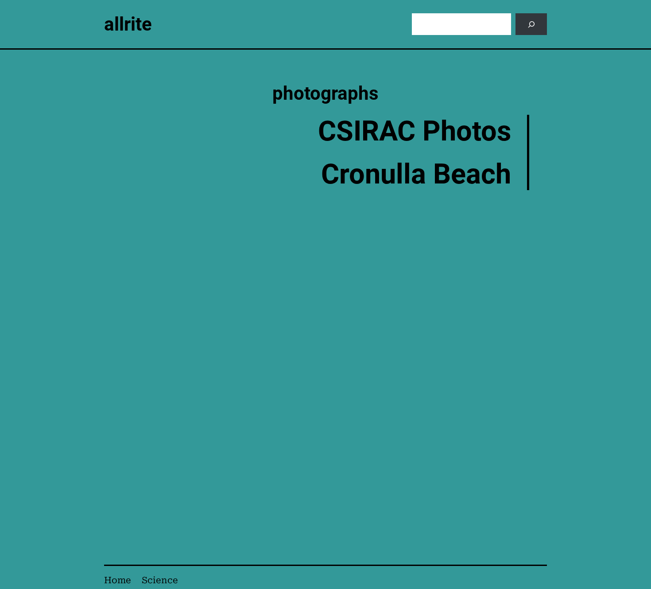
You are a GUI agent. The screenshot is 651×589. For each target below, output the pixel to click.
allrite (128, 24)
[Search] (531, 24)
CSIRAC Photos (414, 131)
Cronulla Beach (416, 174)
